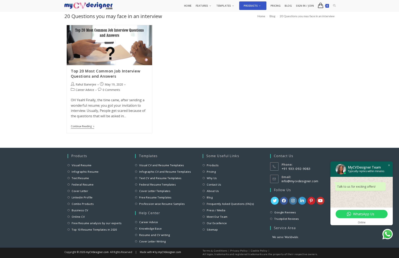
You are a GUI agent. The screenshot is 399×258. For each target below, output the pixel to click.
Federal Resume (83, 184)
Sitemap (212, 229)
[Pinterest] (311, 201)
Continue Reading (82, 127)
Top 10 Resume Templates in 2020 (94, 229)
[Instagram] (293, 201)
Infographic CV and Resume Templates (165, 172)
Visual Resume (81, 165)
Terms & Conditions (215, 250)
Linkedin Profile (82, 197)
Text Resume (80, 178)
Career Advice (85, 90)
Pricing (211, 172)
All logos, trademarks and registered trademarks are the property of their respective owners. (260, 254)
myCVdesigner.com (97, 252)
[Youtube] (320, 201)
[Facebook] (284, 201)
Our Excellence (217, 223)
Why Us (212, 178)
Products (213, 165)
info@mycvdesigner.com (300, 181)
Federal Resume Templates (157, 184)
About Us (213, 191)
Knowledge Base (150, 228)
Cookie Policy (259, 250)
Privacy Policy (239, 250)
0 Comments (111, 90)
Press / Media (216, 210)
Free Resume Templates (155, 197)
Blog (210, 197)
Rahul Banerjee (86, 84)
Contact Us (214, 184)
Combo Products (83, 204)
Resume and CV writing (154, 235)
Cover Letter (80, 191)
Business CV (80, 210)
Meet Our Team (217, 217)
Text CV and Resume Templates (160, 178)
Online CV (78, 217)
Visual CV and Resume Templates (161, 165)
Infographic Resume (85, 172)
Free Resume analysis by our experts (97, 223)
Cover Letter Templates (154, 191)
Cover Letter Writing (152, 241)
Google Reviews (285, 212)
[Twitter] (275, 201)
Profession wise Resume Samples (162, 204)
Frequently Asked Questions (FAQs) (230, 204)
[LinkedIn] (302, 201)
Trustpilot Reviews (286, 219)
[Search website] (334, 5)
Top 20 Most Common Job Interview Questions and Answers (105, 73)
